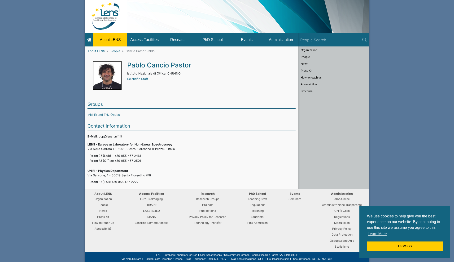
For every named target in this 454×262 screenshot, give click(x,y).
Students (257, 217)
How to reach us (311, 77)
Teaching (257, 210)
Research (178, 40)
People (115, 51)
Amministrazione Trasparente (342, 205)
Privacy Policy (342, 228)
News (304, 64)
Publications (207, 210)
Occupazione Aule (342, 240)
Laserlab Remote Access (151, 223)
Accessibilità (309, 84)
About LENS (110, 40)
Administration (281, 40)
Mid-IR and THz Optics (103, 114)
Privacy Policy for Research (207, 217)
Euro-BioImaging (151, 199)
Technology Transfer (208, 223)
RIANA (151, 217)
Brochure (307, 91)
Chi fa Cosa (342, 210)
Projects (207, 205)
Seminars (294, 199)
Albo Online (342, 199)
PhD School (212, 40)
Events (247, 40)
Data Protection (342, 234)
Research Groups (207, 199)
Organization (309, 50)
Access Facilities (144, 40)
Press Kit (306, 70)
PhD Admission (257, 223)
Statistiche (342, 246)
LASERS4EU (151, 210)
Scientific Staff (137, 79)
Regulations (257, 205)
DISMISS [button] (405, 246)
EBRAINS (151, 205)
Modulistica (342, 223)
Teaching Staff (257, 199)
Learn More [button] (377, 234)
